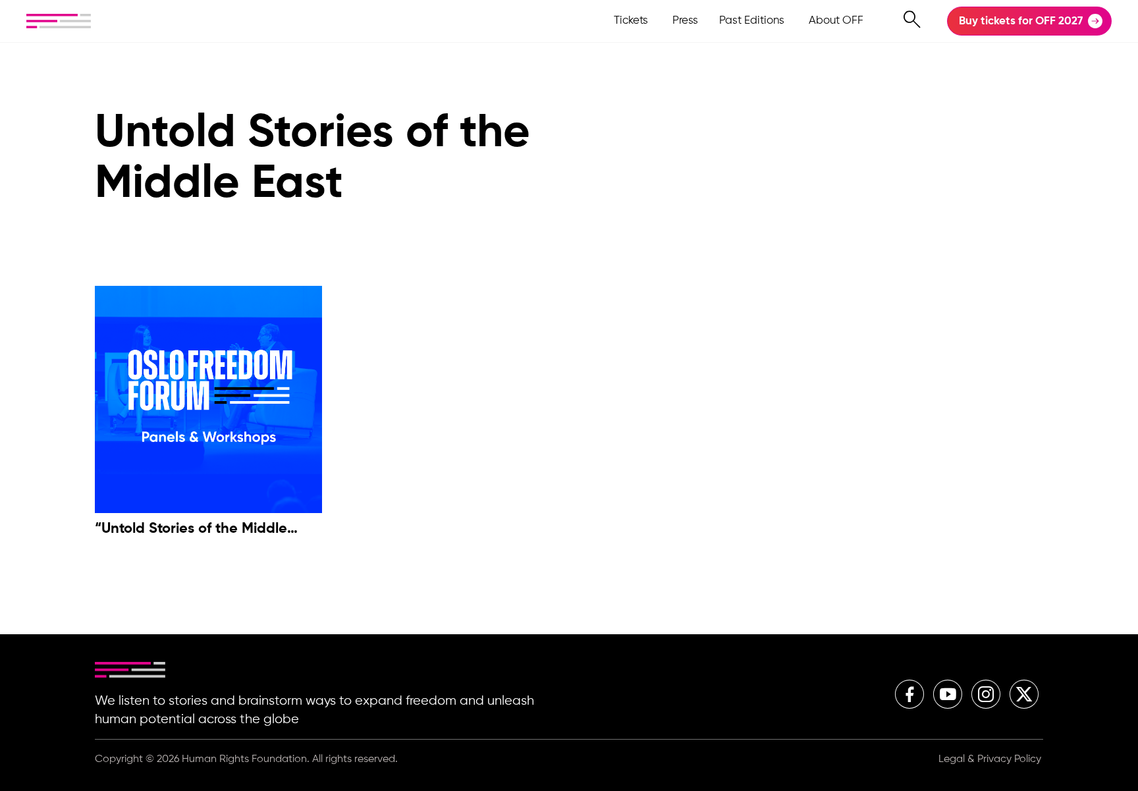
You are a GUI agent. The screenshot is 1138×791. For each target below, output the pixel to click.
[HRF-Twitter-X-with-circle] (1024, 694)
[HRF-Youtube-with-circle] (948, 694)
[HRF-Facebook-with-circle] (909, 694)
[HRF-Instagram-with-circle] (986, 694)
